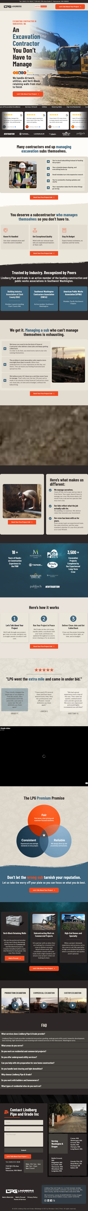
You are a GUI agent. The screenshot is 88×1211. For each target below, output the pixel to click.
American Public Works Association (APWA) (73, 293)
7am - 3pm (33, 1164)
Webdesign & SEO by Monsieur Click (46, 1209)
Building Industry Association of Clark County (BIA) (15, 294)
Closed (30, 1168)
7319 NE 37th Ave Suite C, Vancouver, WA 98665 (51, 1)
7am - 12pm (31, 1166)
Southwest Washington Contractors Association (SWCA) (44, 294)
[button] (15, 1005)
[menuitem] (8, 1197)
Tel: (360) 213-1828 (26, 1)
